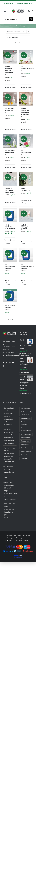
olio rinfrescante (26, 448)
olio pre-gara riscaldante (9, 109)
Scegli (7, 87)
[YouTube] (13, 362)
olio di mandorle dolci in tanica (10, 227)
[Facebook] (4, 362)
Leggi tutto (7, 203)
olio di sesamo (25, 437)
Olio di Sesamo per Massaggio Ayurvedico (25, 111)
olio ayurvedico (25, 418)
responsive (24, 458)
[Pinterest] (4, 366)
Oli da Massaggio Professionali (26, 413)
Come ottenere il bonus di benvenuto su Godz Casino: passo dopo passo (9, 510)
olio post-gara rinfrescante (10, 151)
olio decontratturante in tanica (27, 266)
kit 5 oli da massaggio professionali (9, 190)
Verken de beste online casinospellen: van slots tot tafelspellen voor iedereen (9, 455)
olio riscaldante (26, 451)
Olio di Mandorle (26, 434)
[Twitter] (7, 362)
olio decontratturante (27, 67)
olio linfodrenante (26, 151)
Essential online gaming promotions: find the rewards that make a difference (9, 416)
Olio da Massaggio (24, 423)
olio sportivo (25, 455)
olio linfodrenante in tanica (10, 266)
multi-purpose (25, 408)
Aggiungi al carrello (24, 202)
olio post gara (25, 441)
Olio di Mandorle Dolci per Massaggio (9, 69)
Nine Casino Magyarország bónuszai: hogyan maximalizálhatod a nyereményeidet (10, 490)
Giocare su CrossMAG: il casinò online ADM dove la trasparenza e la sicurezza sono (9, 436)
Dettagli (13, 87)
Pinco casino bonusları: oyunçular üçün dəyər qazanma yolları (9, 472)
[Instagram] (10, 362)
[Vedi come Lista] (20, 42)
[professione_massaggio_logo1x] (18, 10)
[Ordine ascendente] (28, 32)
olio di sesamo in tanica (10, 306)
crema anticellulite (25, 189)
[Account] (29, 11)
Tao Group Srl (20, 538)
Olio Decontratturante (26, 429)
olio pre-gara (25, 444)
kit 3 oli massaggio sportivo (25, 227)
